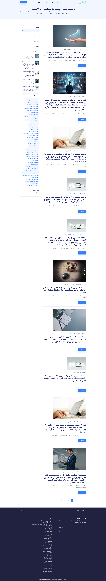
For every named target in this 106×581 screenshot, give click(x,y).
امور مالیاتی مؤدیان (33, 127)
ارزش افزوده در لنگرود (32, 114)
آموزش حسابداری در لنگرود (31, 100)
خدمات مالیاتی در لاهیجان (32, 150)
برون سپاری (34, 129)
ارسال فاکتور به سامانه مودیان (31, 120)
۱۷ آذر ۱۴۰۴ (83, 284)
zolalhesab (78, 49)
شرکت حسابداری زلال (32, 158)
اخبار (73, 49)
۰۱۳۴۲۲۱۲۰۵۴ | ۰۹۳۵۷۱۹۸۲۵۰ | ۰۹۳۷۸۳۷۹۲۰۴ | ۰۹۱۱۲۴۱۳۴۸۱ (37, 525)
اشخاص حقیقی (33, 122)
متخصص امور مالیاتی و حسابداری (31, 170)
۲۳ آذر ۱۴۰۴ (83, 193)
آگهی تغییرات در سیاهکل (32, 104)
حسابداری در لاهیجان (32, 145)
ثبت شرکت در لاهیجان (32, 135)
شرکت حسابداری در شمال (32, 152)
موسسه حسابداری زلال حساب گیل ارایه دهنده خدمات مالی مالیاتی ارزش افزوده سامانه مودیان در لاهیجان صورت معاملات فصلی (47, 560)
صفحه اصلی (65, 2)
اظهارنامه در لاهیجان (33, 123)
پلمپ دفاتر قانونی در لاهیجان (31, 179)
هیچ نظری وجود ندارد (67, 49)
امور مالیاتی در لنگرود (33, 125)
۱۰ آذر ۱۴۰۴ (83, 372)
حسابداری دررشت (33, 141)
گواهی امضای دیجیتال (32, 185)
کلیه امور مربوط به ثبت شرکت (31, 181)
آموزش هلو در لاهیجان (32, 102)
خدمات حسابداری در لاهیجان (31, 149)
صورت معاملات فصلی (32, 164)
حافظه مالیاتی (34, 139)
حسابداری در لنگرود (33, 147)
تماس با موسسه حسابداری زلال (42, 2)
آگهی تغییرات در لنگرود (32, 106)
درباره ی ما (78, 510)
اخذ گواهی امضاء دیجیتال (32, 110)
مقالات (37, 46)
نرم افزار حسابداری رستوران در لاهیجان (30, 175)
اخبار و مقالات (33, 2)
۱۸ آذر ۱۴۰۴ (83, 234)
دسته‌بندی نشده (71, 372)
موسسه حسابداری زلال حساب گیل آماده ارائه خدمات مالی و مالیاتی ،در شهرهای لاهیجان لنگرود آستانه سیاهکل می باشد (64, 290)
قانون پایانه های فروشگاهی (32, 168)
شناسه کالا (34, 160)
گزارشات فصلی (34, 183)
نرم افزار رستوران (33, 177)
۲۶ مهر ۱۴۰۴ (83, 421)
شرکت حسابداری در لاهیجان (31, 154)
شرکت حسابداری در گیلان (32, 156)
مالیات (73, 284)
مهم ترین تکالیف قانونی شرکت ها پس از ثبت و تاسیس (30, 172)
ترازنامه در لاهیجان (33, 131)
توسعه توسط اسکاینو (42, 579)
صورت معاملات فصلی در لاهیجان (31, 166)
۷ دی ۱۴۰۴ (83, 49)
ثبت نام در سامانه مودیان (32, 137)
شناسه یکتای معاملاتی (32, 162)
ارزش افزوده (34, 112)
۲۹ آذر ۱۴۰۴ (83, 150)
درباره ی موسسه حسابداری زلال (55, 2)
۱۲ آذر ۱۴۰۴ (83, 333)
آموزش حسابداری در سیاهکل (31, 98)
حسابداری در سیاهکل (32, 143)
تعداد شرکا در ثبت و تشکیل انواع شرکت (30, 133)
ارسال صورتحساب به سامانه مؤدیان (30, 116)
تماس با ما (83, 510)
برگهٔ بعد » (56, 500)
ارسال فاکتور (34, 118)
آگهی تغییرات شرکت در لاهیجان (31, 108)
